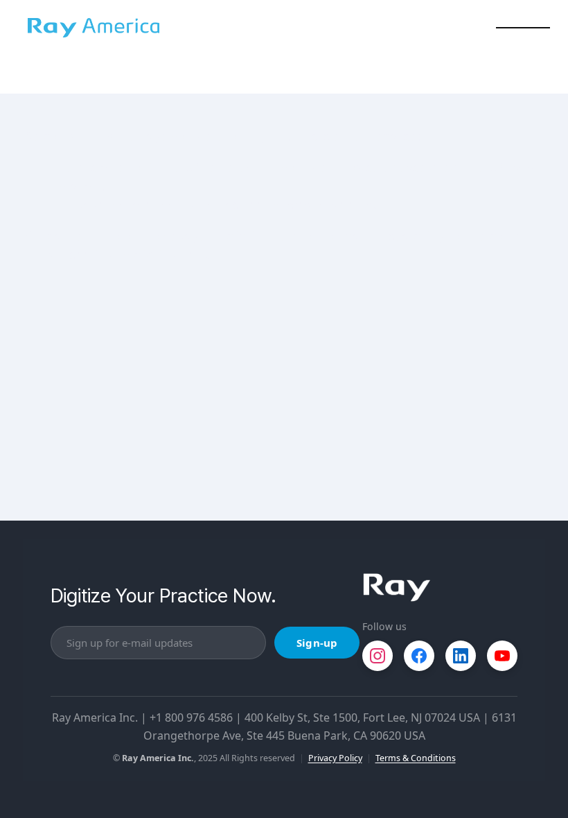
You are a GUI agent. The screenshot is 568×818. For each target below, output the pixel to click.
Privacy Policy (335, 758)
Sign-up (316, 643)
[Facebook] (419, 656)
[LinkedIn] (460, 656)
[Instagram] (377, 656)
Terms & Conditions (415, 758)
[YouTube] (502, 656)
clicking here (263, 236)
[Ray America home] (397, 587)
